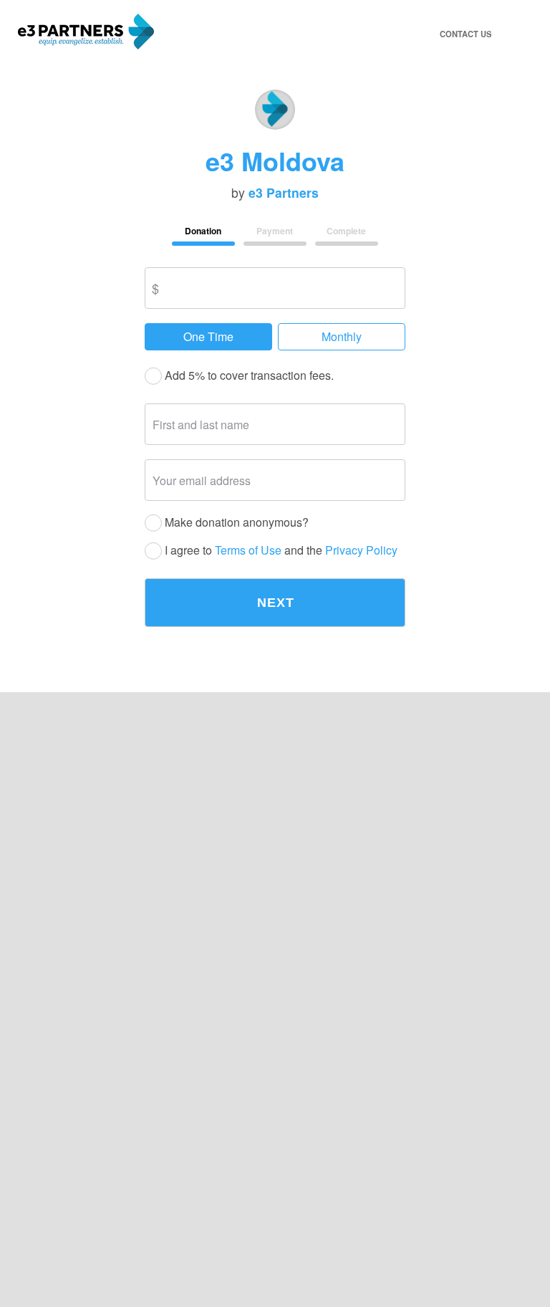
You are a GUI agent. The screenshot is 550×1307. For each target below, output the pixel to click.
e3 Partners (284, 192)
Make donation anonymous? (235, 522)
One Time (208, 336)
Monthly (342, 336)
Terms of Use (248, 550)
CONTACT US (465, 33)
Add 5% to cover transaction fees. (248, 375)
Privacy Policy (361, 550)
